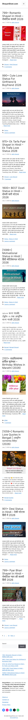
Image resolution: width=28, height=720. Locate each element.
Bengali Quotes (8, 497)
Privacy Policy (6, 704)
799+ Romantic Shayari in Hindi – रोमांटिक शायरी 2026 (12, 16)
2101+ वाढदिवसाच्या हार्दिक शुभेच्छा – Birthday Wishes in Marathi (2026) (13, 363)
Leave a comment (9, 132)
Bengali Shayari (14, 347)
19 (9, 635)
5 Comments (8, 67)
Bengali (6, 347)
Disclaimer (5, 702)
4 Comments (8, 349)
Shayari (6, 64)
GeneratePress (14, 717)
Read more (13, 60)
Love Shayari (13, 177)
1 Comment (7, 179)
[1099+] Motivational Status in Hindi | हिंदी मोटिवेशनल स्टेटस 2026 (13, 256)
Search (4, 643)
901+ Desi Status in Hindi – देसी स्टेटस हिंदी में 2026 (13, 512)
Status (6, 130)
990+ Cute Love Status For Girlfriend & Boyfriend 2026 (12, 80)
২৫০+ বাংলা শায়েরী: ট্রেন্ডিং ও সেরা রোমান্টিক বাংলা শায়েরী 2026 (12, 316)
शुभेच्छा (5, 420)
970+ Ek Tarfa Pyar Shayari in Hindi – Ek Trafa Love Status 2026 (14, 146)
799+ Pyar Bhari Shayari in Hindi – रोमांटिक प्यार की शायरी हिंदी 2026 (13, 575)
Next (13, 635)
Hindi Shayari (13, 64)
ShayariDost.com (10, 4)
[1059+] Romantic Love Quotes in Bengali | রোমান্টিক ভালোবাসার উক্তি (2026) (13, 438)
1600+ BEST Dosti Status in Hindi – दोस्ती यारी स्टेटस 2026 (13, 192)
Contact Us (5, 699)
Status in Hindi (13, 239)
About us (5, 697)
